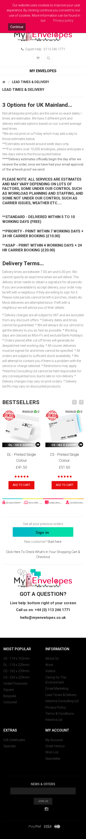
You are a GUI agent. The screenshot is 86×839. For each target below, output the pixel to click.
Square (8, 689)
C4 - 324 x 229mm (16, 677)
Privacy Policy (55, 707)
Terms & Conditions (59, 713)
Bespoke (9, 696)
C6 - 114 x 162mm (16, 658)
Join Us (43, 801)
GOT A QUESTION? (43, 594)
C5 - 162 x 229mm (16, 671)
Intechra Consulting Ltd (61, 701)
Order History (55, 746)
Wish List (51, 752)
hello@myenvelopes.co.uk (43, 617)
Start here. (54, 541)
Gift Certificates (14, 740)
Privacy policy (63, 20)
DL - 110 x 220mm (16, 665)
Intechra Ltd (53, 720)
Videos (50, 671)
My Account (54, 740)
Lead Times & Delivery (30, 82)
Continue (16, 27)
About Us (52, 658)
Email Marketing (56, 688)
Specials (9, 746)
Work (49, 665)
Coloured (10, 702)
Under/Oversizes (15, 683)
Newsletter (53, 758)
